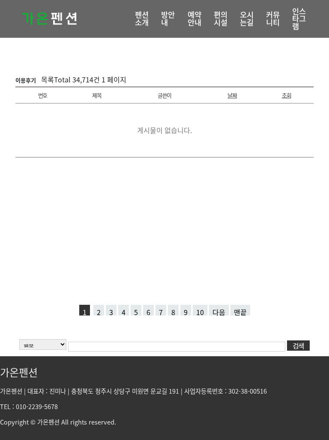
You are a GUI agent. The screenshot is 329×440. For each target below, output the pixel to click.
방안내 (168, 18)
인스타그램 (299, 19)
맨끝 (240, 311)
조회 (286, 95)
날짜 (231, 95)
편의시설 (220, 18)
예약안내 (194, 18)
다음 (218, 311)
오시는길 (247, 18)
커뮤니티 (273, 18)
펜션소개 (142, 18)
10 (200, 311)
